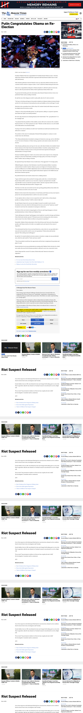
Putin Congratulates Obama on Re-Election (28, 25)
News (5, 18)
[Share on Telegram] (49, 32)
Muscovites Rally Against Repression (25, 404)
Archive (45, 18)
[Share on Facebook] (45, 32)
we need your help (23, 307)
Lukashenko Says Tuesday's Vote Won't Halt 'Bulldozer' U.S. (30, 262)
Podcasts (40, 18)
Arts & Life (33, 18)
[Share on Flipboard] (56, 32)
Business (22, 18)
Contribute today (74, 14)
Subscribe (54, 278)
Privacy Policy (27, 281)
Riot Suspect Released (18, 370)
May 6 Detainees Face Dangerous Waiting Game (27, 402)
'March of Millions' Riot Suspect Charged (26, 406)
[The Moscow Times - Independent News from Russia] (13, 13)
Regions (17, 18)
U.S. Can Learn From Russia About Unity (25, 259)
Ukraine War (10, 18)
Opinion (27, 18)
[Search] (81, 19)
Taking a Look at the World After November (26, 264)
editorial (28, 72)
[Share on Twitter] (47, 32)
